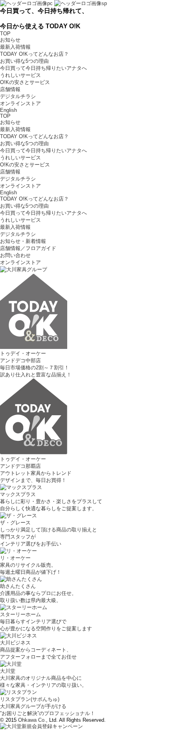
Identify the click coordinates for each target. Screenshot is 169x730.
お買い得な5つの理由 (24, 61)
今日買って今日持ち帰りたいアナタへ (43, 68)
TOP (5, 33)
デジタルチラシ (18, 96)
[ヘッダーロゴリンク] (53, 3)
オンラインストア (20, 103)
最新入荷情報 (15, 47)
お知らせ (10, 40)
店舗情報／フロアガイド (28, 248)
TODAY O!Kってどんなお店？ (34, 54)
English (8, 110)
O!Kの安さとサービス (25, 82)
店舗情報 (10, 89)
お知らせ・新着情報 (23, 241)
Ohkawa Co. (32, 720)
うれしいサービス (20, 75)
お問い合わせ (15, 255)
